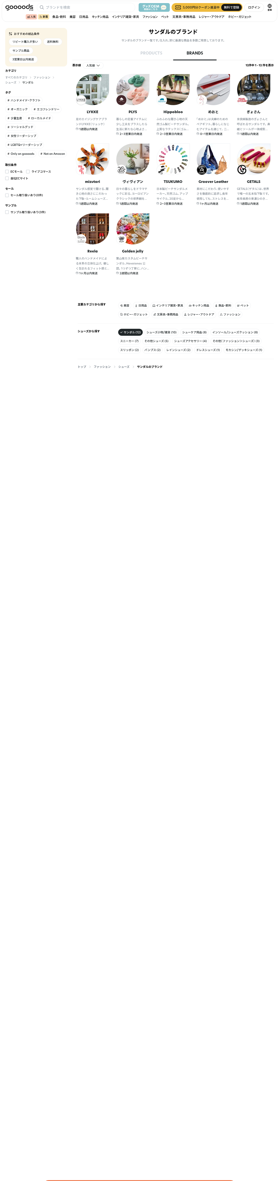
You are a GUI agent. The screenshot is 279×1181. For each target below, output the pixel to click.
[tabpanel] (173, 181)
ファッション (150, 17)
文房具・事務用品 (183, 17)
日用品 (83, 17)
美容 (73, 17)
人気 (33, 17)
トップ (82, 367)
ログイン (254, 7)
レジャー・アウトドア (212, 17)
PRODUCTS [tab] (151, 53)
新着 (45, 17)
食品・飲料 (59, 17)
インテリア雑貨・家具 (125, 17)
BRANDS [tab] (195, 53)
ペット (165, 17)
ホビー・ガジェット (240, 17)
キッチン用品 (100, 17)
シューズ (123, 367)
